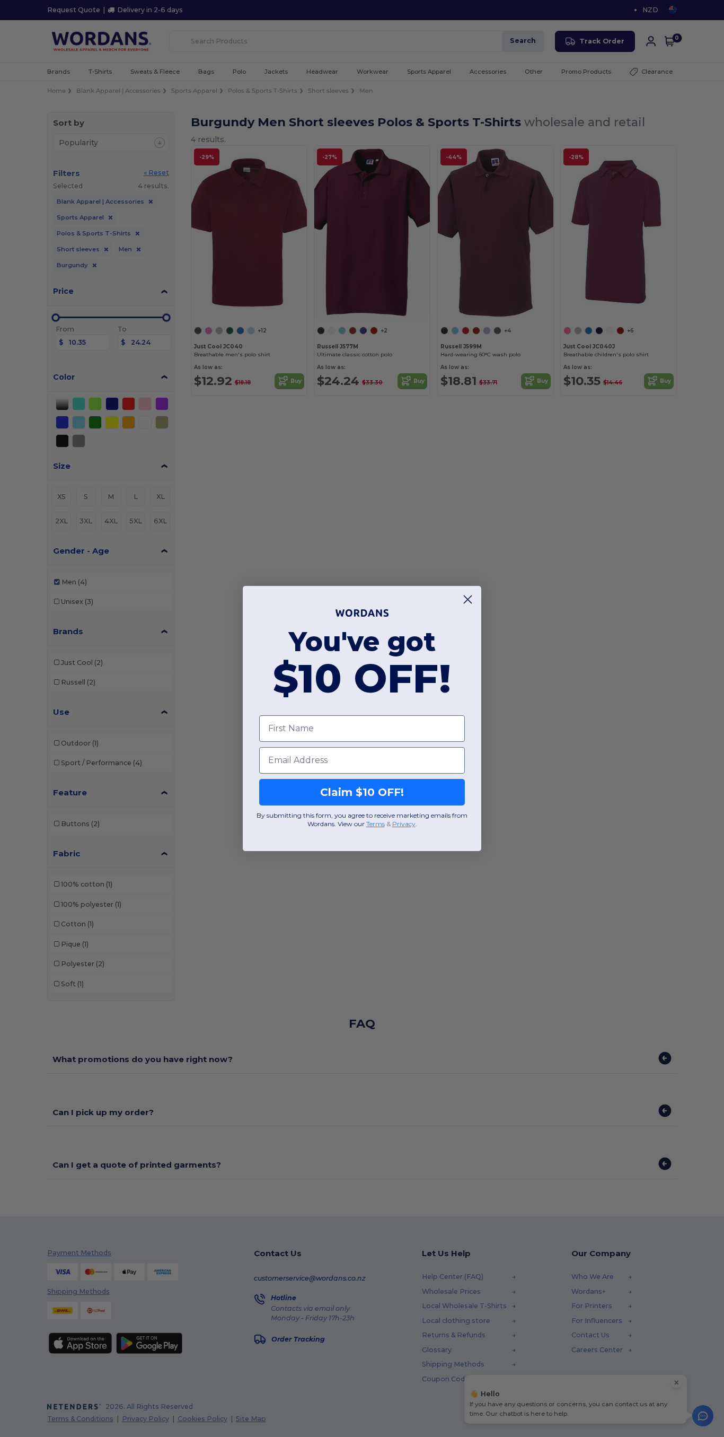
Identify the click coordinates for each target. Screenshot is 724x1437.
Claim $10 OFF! (362, 792)
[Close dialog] (467, 599)
